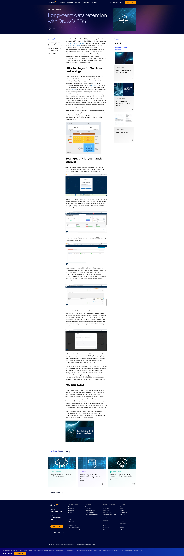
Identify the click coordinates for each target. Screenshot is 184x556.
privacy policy (22, 550)
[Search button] (110, 2)
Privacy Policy (52, 544)
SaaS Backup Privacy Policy (61, 544)
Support (115, 2)
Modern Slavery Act (85, 544)
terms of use (37, 550)
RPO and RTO (95, 85)
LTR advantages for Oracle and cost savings (55, 44)
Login (121, 2)
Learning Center (85, 2)
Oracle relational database (77, 43)
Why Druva (70, 2)
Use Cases (62, 2)
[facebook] (120, 43)
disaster (74, 89)
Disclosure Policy (70, 544)
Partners (94, 2)
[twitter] (117, 43)
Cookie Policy (78, 544)
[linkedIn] (114, 43)
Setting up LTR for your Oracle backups (55, 49)
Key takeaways (52, 53)
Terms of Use (92, 544)
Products (77, 2)
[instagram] (55, 532)
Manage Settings (7, 553)
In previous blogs (75, 45)
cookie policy (29, 550)
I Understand (20, 553)
